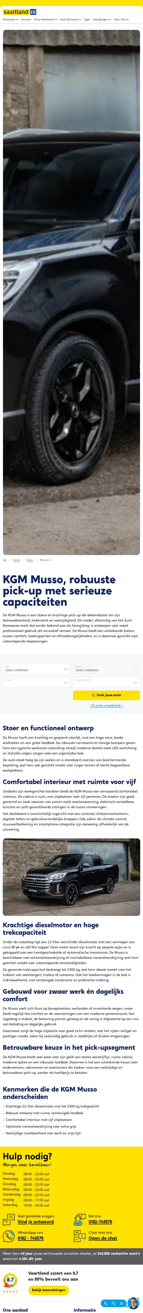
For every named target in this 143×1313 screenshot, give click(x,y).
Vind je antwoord (36, 1222)
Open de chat (103, 1238)
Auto (16, 560)
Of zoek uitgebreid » (106, 706)
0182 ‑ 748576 (31, 1238)
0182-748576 (100, 1222)
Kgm (30, 560)
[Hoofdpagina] (5, 560)
